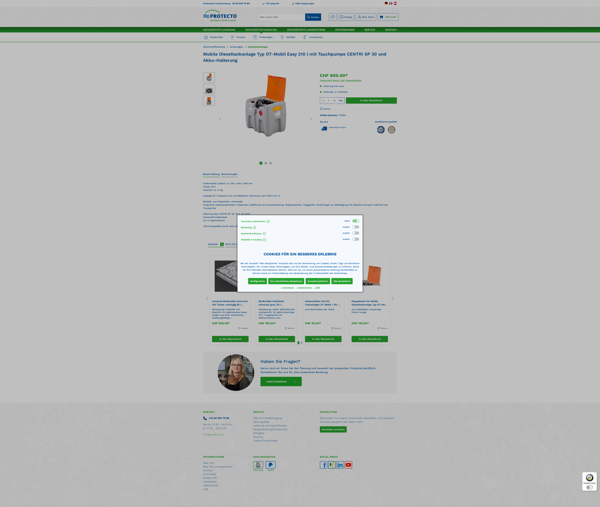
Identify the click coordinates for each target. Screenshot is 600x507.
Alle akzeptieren (342, 281)
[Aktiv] (355, 220)
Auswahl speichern (318, 281)
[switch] (590, 487)
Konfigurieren (257, 281)
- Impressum (287, 287)
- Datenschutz (304, 287)
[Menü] (595, 474)
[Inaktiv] (355, 227)
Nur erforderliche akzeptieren (286, 281)
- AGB (317, 287)
